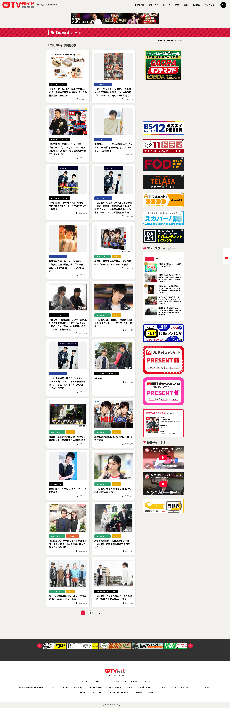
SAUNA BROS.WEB (96, 687)
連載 (186, 4)
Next (190, 645)
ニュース (166, 4)
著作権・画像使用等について (121, 692)
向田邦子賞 (139, 4)
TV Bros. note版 (79, 687)
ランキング (209, 4)
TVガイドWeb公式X (206, 687)
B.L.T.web (50, 687)
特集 (177, 4)
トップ (84, 681)
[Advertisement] (163, 100)
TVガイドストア (162, 687)
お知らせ (81, 692)
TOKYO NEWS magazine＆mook (30, 687)
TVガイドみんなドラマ (116, 687)
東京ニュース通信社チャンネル (140, 687)
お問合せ (139, 692)
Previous (39, 645)
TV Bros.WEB (63, 687)
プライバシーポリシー (97, 692)
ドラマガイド (152, 4)
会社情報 (150, 692)
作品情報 (196, 4)
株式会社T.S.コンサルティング (184, 687)
